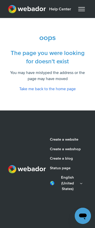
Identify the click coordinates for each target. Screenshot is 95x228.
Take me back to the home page (47, 88)
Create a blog (61, 158)
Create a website (64, 139)
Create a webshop (65, 149)
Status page (60, 168)
